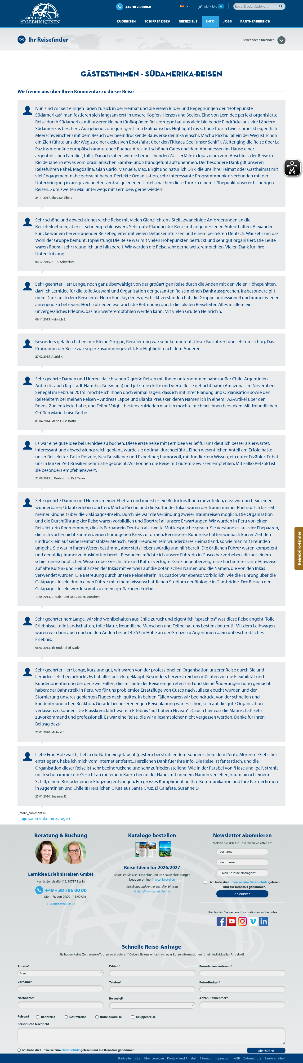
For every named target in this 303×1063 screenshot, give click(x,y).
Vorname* (25, 982)
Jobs (227, 21)
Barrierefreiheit (274, 1058)
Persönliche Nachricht (33, 1024)
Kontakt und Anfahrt (181, 1058)
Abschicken (242, 894)
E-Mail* (114, 966)
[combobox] (61, 973)
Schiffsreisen (157, 21)
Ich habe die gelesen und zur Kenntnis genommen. (245, 884)
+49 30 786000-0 (138, 7)
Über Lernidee (154, 1058)
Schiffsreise (77, 1017)
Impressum (223, 1058)
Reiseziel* (116, 998)
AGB (237, 1058)
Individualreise (111, 1017)
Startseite (124, 1058)
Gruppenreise (146, 1017)
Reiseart (23, 1016)
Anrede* (23, 966)
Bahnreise (48, 1017)
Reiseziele (188, 21)
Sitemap (205, 1058)
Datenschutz (71, 1050)
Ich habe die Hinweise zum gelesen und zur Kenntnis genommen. (78, 1050)
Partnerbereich (255, 21)
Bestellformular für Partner (154, 891)
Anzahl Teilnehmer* (213, 998)
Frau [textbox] (23, 973)
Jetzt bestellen (165, 879)
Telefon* (115, 982)
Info (210, 21)
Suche (282, 6)
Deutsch (184, 6)
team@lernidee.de (62, 903)
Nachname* (26, 998)
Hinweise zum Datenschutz (248, 882)
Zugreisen (126, 21)
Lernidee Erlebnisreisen (40, 13)
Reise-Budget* (209, 982)
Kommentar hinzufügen (48, 818)
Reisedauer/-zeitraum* (215, 966)
